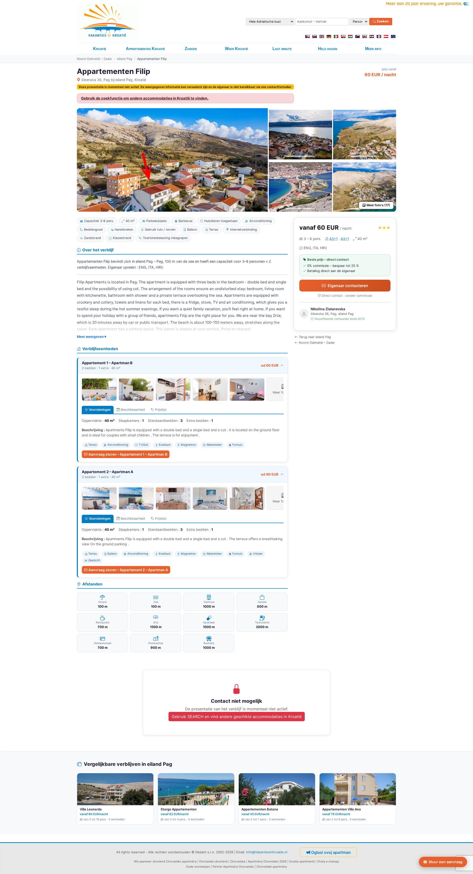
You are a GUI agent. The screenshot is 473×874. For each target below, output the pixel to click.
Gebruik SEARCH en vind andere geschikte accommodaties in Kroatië (237, 716)
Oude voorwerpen (198, 866)
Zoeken (382, 21)
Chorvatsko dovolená (213, 861)
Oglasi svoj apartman (331, 852)
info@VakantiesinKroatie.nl (266, 852)
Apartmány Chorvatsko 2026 (267, 861)
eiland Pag (124, 59)
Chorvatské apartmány (271, 866)
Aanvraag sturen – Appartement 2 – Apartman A (128, 570)
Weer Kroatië (236, 49)
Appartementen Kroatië (145, 49)
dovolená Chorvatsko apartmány (175, 861)
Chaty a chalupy (328, 861)
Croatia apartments (302, 861)
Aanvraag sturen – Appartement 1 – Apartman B (127, 454)
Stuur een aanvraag (445, 862)
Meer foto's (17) (378, 205)
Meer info (373, 49)
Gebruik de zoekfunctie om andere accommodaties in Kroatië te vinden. (144, 98)
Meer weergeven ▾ (91, 337)
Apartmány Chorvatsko (238, 866)
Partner (217, 866)
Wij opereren (142, 861)
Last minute (282, 49)
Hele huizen (327, 49)
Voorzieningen (100, 409)
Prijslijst (161, 409)
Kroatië (99, 49)
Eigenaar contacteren (348, 285)
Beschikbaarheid (133, 409)
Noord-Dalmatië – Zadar (94, 59)
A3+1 (333, 239)
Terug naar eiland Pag (315, 337)
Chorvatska (237, 861)
